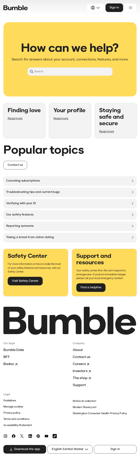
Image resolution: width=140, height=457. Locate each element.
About (78, 350)
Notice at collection (84, 401)
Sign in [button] (114, 7)
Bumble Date (13, 350)
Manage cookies (13, 407)
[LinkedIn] (30, 436)
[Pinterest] (38, 436)
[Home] (15, 7)
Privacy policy (11, 413)
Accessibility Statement (17, 425)
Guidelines (9, 400)
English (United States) (67, 449)
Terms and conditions (16, 419)
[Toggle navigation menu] (130, 7)
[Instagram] (5, 436)
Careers (79, 364)
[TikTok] (55, 436)
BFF (6, 357)
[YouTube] (46, 436)
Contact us (81, 357)
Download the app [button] (27, 449)
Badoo (8, 364)
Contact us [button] (15, 165)
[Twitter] (22, 436)
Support (79, 385)
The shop (80, 378)
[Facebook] (14, 436)
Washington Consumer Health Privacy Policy (100, 413)
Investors (80, 371)
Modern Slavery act (84, 407)
